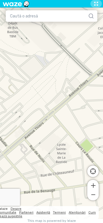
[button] (93, 185)
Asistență (43, 212)
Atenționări (77, 212)
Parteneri (26, 212)
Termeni (59, 212)
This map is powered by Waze (51, 221)
